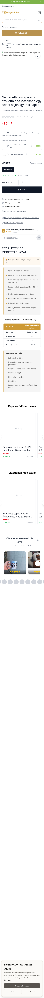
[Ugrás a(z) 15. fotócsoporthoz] (39, 581)
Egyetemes (8, 169)
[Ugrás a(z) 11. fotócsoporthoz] (16, 581)
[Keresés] (39, 19)
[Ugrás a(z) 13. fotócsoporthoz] (27, 581)
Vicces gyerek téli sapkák (8, 44)
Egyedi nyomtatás (11, 27)
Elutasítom (12, 992)
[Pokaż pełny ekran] (37, 55)
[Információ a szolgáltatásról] (31, 145)
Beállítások (31, 992)
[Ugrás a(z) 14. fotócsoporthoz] (33, 581)
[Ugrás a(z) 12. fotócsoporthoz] (22, 581)
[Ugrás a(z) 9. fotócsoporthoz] (4, 581)
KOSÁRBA (24, 189)
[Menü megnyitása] (39, 6)
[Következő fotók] (37, 563)
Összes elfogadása (22, 986)
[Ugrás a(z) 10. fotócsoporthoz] (10, 581)
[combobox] (22, 20)
